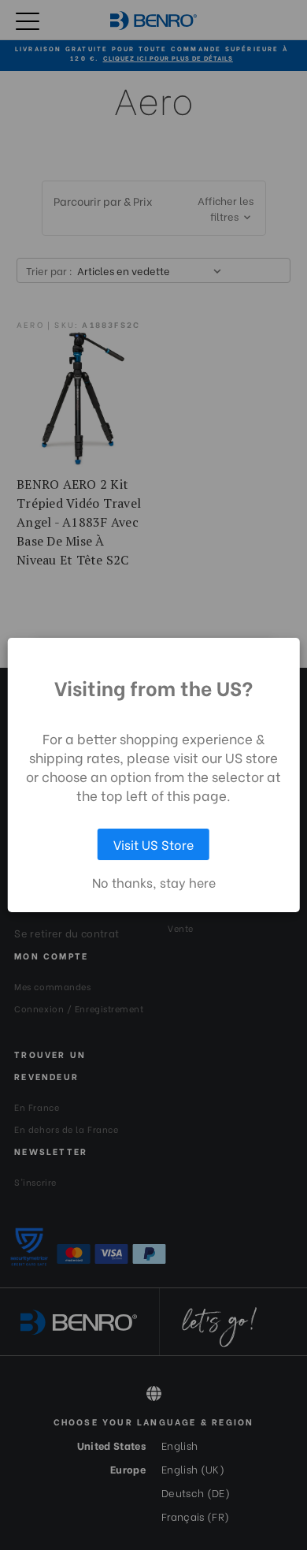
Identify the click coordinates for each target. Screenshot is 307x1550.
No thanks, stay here (154, 882)
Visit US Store (153, 844)
